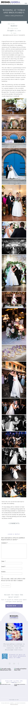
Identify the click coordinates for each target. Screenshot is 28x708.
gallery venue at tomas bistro (17, 35)
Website (3, 571)
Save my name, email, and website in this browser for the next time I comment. (13, 579)
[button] (14, 106)
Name (3, 561)
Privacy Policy (14, 704)
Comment (4, 543)
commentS (14, 523)
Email (3, 566)
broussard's (6, 35)
